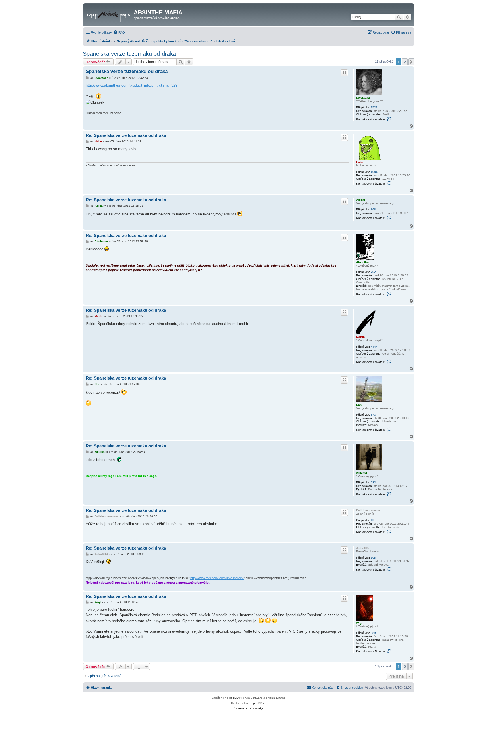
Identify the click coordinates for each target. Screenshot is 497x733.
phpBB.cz (259, 703)
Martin (360, 336)
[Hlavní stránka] (109, 14)
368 (373, 209)
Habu (359, 162)
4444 (374, 346)
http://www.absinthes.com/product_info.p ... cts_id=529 (131, 85)
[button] (411, 61)
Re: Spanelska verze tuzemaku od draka (126, 135)
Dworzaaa (363, 97)
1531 (374, 107)
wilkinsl (361, 472)
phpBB (233, 697)
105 (373, 557)
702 (373, 271)
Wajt (359, 623)
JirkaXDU (362, 548)
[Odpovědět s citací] (344, 72)
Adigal (360, 199)
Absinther (363, 262)
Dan (359, 404)
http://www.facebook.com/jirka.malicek (217, 578)
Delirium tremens (368, 510)
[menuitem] (119, 32)
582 (373, 482)
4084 (374, 171)
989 (373, 632)
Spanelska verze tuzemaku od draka (129, 54)
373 (373, 414)
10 (372, 520)
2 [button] (405, 61)
